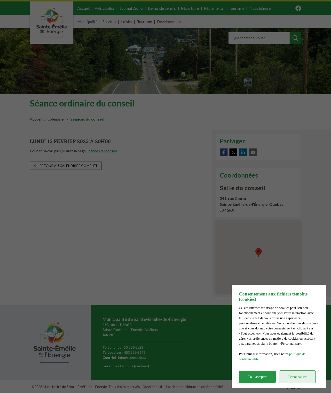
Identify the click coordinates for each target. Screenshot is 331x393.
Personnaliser (297, 377)
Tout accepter (257, 377)
